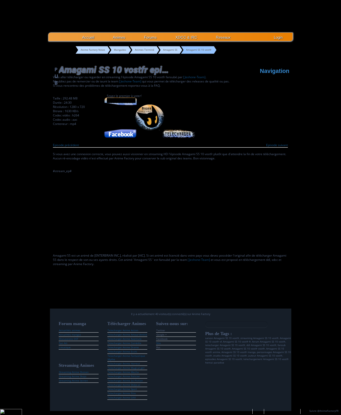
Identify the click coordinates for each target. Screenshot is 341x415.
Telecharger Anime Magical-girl (126, 368)
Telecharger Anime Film (122, 393)
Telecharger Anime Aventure (125, 339)
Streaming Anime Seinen (73, 380)
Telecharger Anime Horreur (124, 363)
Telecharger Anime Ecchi (122, 351)
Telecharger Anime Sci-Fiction (125, 380)
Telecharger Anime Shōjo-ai (124, 385)
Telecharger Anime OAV (122, 397)
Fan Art (63, 343)
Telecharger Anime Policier (124, 376)
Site (158, 343)
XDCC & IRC (186, 37)
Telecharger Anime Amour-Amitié (127, 334)
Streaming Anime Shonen (74, 372)
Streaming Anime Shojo (72, 376)
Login (278, 37)
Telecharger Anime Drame (123, 347)
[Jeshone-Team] (194, 77)
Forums (150, 37)
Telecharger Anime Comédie (124, 343)
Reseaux (223, 37)
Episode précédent (66, 145)
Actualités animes (69, 330)
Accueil (88, 37)
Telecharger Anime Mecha (123, 372)
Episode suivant (277, 145)
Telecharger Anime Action (123, 330)
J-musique (65, 347)
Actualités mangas (70, 334)
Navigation (274, 71)
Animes (119, 37)
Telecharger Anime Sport (122, 389)
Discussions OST (68, 339)
